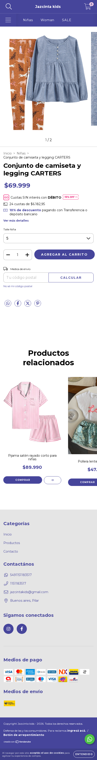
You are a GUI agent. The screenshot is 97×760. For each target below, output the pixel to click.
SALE (67, 20)
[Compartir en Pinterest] (37, 305)
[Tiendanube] (17, 742)
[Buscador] (8, 6)
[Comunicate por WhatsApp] (90, 739)
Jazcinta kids (48, 7)
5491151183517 (21, 575)
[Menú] (8, 20)
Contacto (10, 551)
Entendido (84, 754)
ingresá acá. (76, 730)
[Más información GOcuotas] (71, 197)
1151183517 (18, 583)
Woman (47, 20)
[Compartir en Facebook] (18, 305)
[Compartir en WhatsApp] (8, 303)
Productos (11, 543)
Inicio (7, 153)
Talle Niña (9, 229)
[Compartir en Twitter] (28, 305)
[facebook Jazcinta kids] (22, 629)
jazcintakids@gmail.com (29, 592)
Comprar (22, 480)
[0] (87, 8)
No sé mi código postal (17, 286)
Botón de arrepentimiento (23, 735)
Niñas (28, 20)
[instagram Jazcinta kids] (8, 629)
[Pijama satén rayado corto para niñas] (52, 480)
